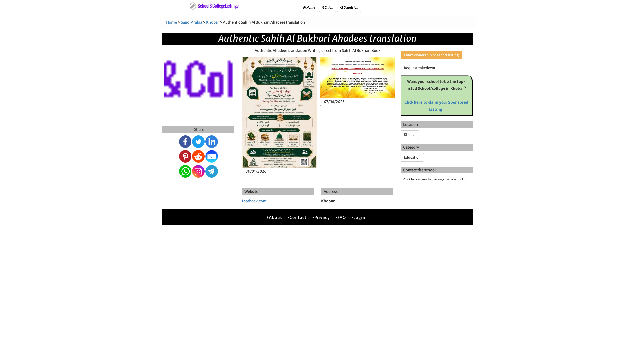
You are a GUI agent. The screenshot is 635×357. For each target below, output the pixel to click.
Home (310, 7)
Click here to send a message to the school (433, 179)
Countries (350, 7)
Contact (298, 217)
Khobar (212, 22)
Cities (328, 7)
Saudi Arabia (191, 22)
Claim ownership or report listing (431, 55)
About (275, 217)
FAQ (342, 217)
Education (412, 157)
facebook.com (254, 201)
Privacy (322, 217)
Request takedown (419, 68)
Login (359, 217)
